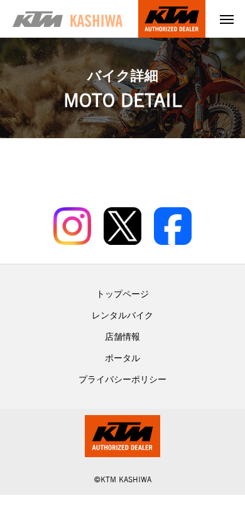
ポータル (122, 358)
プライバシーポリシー (122, 379)
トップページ (122, 293)
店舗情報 (122, 336)
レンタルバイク (122, 315)
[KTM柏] (67, 19)
